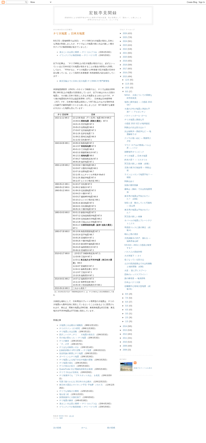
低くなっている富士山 (134, 260)
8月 (127, 294)
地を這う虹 (64, 394)
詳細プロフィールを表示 (143, 368)
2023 (125, 45)
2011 (125, 338)
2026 (125, 33)
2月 (127, 317)
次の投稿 (57, 428)
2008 (125, 350)
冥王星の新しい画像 (133, 216)
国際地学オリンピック (134, 152)
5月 (127, 306)
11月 (127, 84)
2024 (125, 41)
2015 (125, 76)
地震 (61, 418)
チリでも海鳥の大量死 (69, 391)
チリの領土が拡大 (67, 366)
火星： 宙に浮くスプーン (135, 270)
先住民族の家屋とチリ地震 (71, 353)
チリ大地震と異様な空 (134, 119)
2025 (125, 37)
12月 (127, 80)
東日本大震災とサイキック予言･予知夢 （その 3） (81, 385)
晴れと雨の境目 (131, 234)
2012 (125, 334)
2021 (125, 53)
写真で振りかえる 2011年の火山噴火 (75, 381)
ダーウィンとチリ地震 (69, 356)
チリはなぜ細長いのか (69, 347)
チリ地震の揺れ (66, 363)
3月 (127, 313)
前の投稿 (111, 428)
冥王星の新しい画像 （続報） (137, 163)
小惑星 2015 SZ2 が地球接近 (137, 123)
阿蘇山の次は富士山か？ (135, 127)
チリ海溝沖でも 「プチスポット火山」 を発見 (79, 375)
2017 (125, 69)
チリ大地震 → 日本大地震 (135, 156)
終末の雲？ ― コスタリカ (135, 160)
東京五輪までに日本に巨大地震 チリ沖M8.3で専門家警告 (84, 81)
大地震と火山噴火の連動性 (71, 325)
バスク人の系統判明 (133, 252)
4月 (127, 310)
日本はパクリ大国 (132, 282)
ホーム (84, 428)
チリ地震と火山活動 (68, 331)
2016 (125, 72)
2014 (125, 326)
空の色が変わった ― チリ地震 (72, 338)
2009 (125, 346)
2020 (125, 57)
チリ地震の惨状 (66, 400)
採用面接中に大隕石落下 (70, 397)
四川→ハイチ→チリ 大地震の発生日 (77, 334)
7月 (127, 298)
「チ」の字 (64, 344)
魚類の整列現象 (131, 185)
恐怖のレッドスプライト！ (136, 274)
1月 (127, 321)
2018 (125, 65)
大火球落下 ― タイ (132, 256)
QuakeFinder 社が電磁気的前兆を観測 (76, 369)
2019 (125, 61)
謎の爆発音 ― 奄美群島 (134, 278)
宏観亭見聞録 (103, 12)
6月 (127, 302)
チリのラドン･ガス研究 (69, 328)
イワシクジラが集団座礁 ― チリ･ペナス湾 (78, 55)
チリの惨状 (64, 341)
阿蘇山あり (129, 181)
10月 (127, 88)
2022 (125, 49)
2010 (125, 342)
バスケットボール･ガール (135, 116)
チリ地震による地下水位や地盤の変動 (76, 360)
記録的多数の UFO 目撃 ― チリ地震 (75, 350)
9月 (127, 91)
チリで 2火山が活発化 (69, 372)
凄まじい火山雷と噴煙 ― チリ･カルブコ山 (78, 52)
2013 (125, 330)
